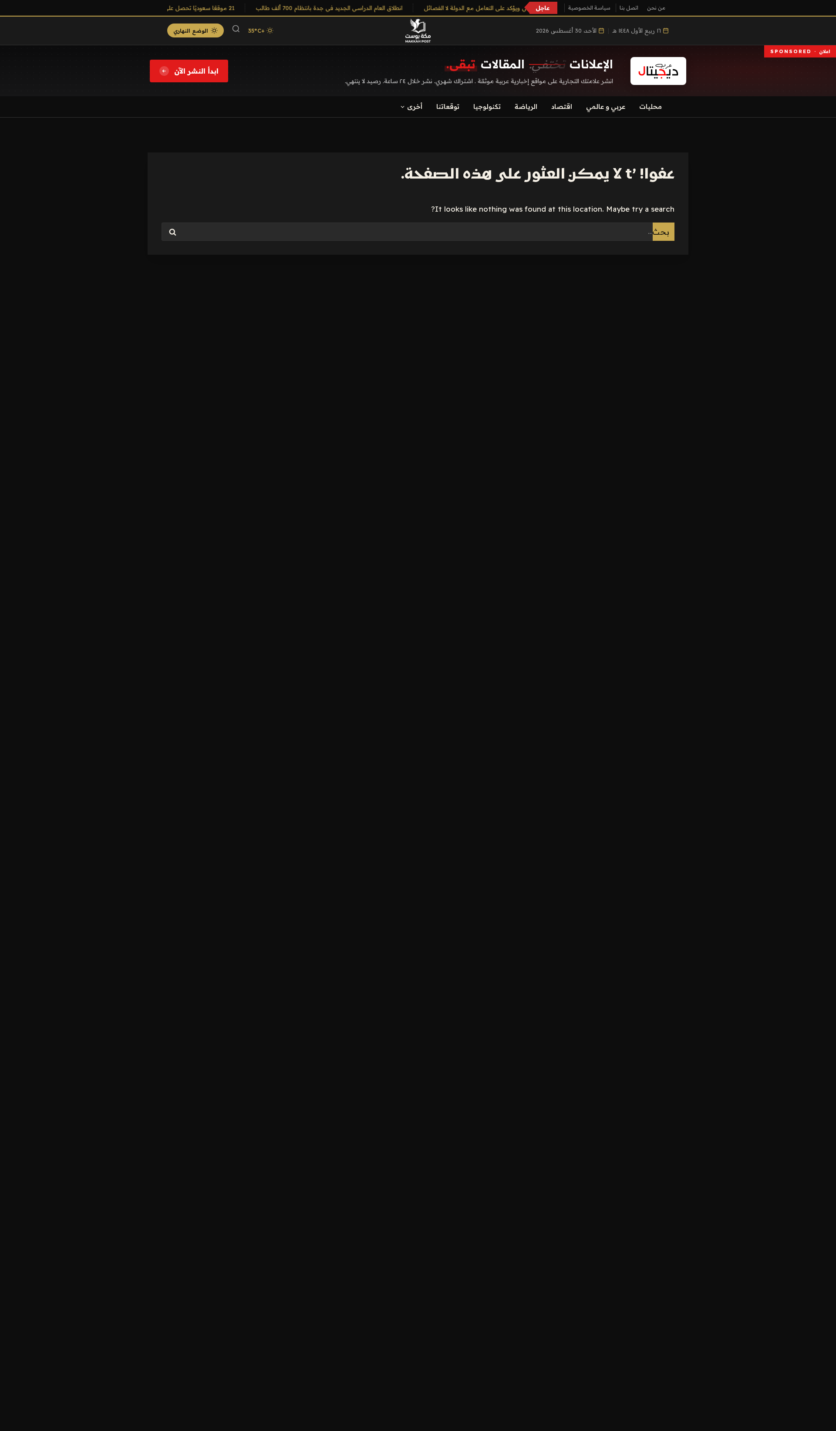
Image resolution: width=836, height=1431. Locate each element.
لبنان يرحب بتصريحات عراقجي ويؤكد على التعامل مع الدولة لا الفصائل (518, 7)
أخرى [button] (414, 106)
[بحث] (236, 31)
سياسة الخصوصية (589, 7)
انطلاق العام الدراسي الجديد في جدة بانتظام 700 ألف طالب (336, 7)
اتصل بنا (629, 7)
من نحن (656, 7)
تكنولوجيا (487, 106)
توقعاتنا (447, 106)
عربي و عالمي (605, 106)
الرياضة (526, 106)
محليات (650, 106)
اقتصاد (561, 106)
